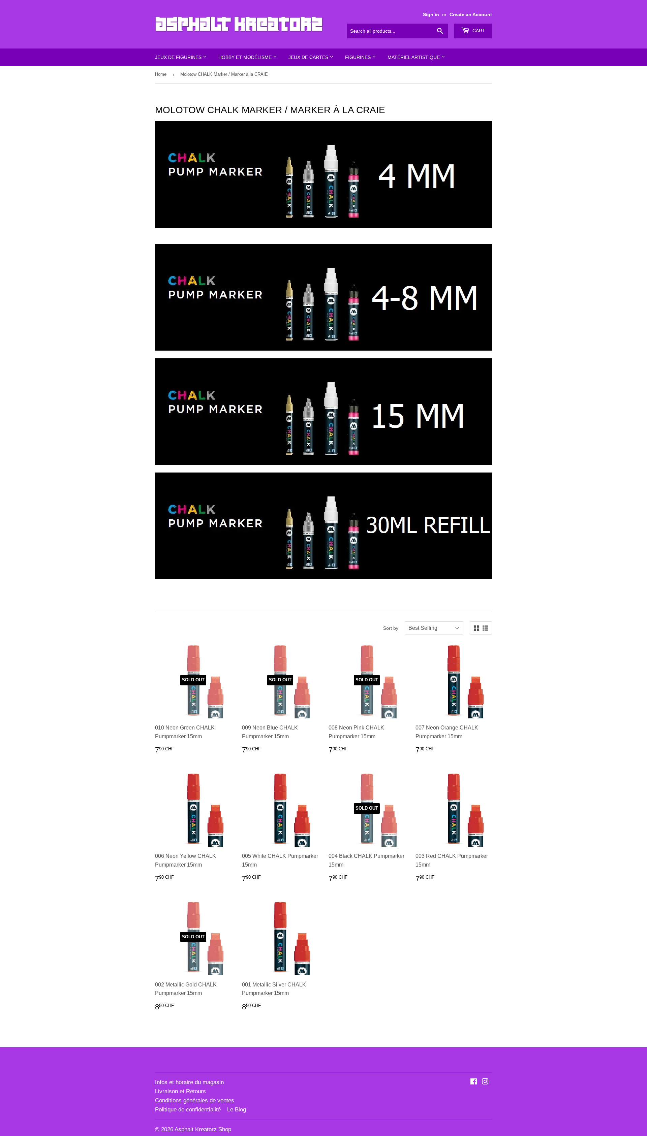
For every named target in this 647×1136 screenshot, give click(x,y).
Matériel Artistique (414, 57)
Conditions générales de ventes (194, 1100)
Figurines (358, 57)
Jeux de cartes (309, 57)
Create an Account (471, 14)
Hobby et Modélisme (245, 57)
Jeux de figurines (179, 57)
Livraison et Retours (180, 1091)
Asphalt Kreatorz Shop (203, 1129)
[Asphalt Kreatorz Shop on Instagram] (485, 1082)
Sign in (431, 14)
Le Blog (236, 1109)
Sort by (390, 628)
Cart (478, 30)
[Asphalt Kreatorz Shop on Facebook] (473, 1082)
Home (160, 74)
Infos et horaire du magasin (189, 1082)
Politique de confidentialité (188, 1109)
